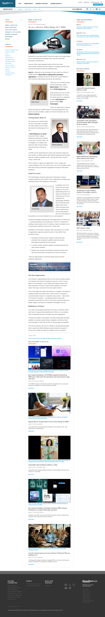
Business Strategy (42, 3)
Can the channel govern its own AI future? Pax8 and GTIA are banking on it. (49, 554)
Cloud (6, 53)
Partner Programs (9, 65)
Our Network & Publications (15, 591)
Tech (19, 3)
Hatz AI (30, 72)
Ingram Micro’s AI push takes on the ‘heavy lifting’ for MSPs (48, 422)
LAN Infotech (60, 99)
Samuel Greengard (41, 24)
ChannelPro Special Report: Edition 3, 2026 (42, 465)
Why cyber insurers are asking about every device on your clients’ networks (88, 36)
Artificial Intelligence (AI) (11, 50)
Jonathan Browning (89, 126)
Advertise (86, 2)
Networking (8, 63)
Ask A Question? (12, 599)
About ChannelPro (12, 585)
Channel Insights (56, 3)
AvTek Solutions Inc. (60, 89)
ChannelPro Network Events (33, 584)
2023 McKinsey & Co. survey (38, 134)
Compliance (20, 9)
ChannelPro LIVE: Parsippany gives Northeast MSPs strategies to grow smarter (87, 122)
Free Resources (95, 2)
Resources (9, 36)
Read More (31, 388)
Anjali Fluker (40, 424)
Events (80, 2)
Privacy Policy (85, 595)
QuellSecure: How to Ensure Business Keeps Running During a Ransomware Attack (88, 53)
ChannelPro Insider (98, 4)
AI (15, 9)
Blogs (7, 39)
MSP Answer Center (10, 61)
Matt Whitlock (40, 381)
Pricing (34, 9)
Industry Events (9, 57)
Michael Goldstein (33, 114)
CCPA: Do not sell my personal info (88, 601)
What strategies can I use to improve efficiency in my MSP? (88, 62)
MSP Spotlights (11, 30)
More (39, 9)
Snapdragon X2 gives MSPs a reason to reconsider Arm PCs (87, 191)
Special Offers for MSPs (14, 597)
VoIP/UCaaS (8, 75)
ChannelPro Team (41, 467)
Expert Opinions (11, 34)
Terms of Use (85, 593)
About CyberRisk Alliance (14, 587)
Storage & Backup (10, 73)
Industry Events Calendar (32, 585)
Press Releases (11, 27)
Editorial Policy (86, 598)
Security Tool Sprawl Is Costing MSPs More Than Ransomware (88, 44)
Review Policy (86, 591)
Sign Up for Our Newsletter (15, 595)
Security (7, 69)
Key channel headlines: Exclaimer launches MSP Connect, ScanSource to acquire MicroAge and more (47, 509)
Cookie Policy (85, 597)
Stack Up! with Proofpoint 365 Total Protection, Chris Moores (87, 27)
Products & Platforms (14, 32)
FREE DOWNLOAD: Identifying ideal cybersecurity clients (87, 157)
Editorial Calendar (12, 589)
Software (7, 71)
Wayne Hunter (54, 87)
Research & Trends (10, 67)
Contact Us (85, 589)
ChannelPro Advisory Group (14, 593)
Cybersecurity (28, 3)
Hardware (7, 55)
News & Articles (11, 25)
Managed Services (9, 59)
